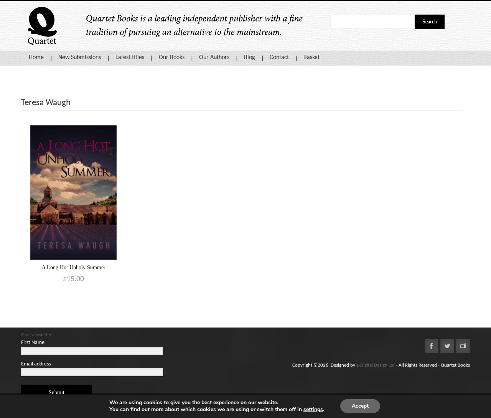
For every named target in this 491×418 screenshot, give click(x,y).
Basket (311, 57)
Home (36, 57)
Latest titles (129, 57)
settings (313, 409)
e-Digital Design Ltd (375, 365)
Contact (279, 57)
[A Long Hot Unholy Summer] (73, 192)
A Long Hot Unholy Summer (73, 267)
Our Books (172, 57)
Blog (249, 57)
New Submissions (79, 57)
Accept (360, 406)
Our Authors (214, 57)
